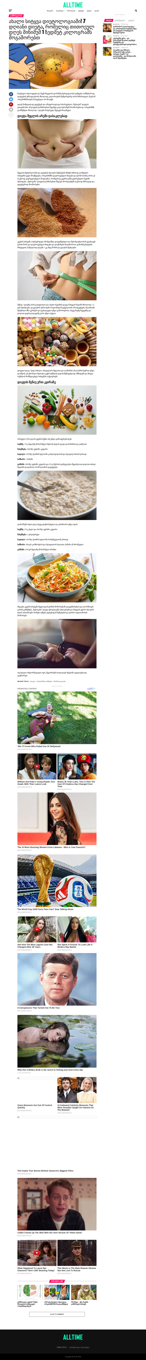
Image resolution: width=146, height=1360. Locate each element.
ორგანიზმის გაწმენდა (44, 681)
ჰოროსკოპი (71, 10)
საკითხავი (59, 10)
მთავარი (50, 10)
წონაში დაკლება (60, 681)
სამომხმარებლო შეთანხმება (79, 1347)
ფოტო (96, 10)
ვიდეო (89, 10)
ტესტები (81, 10)
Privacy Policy (62, 1347)
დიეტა (33, 681)
